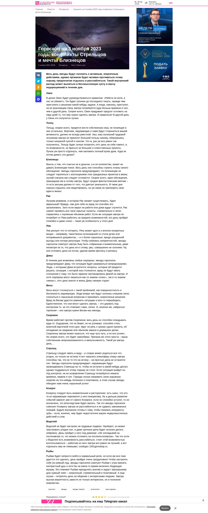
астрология (95, 489)
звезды (64, 489)
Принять (165, 508)
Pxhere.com (80, 65)
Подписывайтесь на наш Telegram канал (96, 501)
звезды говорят (79, 489)
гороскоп (51, 489)
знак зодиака (111, 489)
